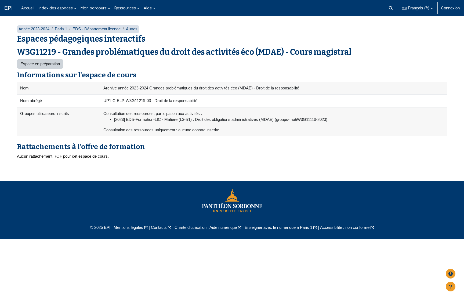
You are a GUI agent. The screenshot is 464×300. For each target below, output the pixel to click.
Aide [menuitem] (148, 7)
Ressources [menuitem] (125, 7)
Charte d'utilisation (190, 227)
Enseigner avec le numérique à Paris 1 (278, 227)
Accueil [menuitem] (27, 7)
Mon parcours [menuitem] (94, 7)
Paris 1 (61, 29)
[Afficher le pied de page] (450, 286)
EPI (8, 8)
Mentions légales (128, 227)
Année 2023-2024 (34, 29)
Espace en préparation (40, 64)
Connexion (450, 8)
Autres (131, 29)
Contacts (159, 227)
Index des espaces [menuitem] (56, 7)
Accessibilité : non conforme (344, 227)
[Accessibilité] (450, 274)
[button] (391, 8)
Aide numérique (223, 227)
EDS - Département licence (97, 29)
